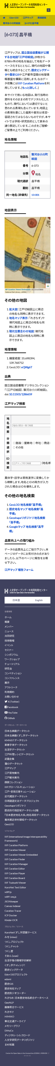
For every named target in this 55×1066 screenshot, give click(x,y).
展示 (7, 682)
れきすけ (9, 1011)
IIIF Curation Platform (31, 83)
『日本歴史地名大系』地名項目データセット (27, 814)
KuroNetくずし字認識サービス (21, 932)
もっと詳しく (29, 87)
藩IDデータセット (14, 763)
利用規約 (9, 691)
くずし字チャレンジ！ (15, 965)
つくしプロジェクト (14, 941)
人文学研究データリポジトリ (19, 1039)
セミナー (9, 649)
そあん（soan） (12, 955)
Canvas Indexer (13, 906)
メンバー (9, 626)
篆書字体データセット (16, 744)
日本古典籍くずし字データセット (21, 735)
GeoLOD (9, 824)
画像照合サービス (14, 1007)
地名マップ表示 (18, 318)
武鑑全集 (9, 758)
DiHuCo (9, 1030)
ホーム (8, 617)
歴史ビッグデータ (14, 969)
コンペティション (13, 673)
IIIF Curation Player (15, 873)
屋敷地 (28, 443)
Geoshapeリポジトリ (15, 805)
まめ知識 (9, 1044)
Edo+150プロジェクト (16, 974)
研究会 (8, 668)
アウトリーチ (11, 687)
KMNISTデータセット (16, 740)
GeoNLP (9, 1002)
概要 (7, 621)
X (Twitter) (13, 701)
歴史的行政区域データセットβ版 (21, 810)
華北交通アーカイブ (15, 1021)
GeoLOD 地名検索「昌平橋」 (25, 504)
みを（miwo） (11, 937)
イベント (9, 645)
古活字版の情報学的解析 (18, 960)
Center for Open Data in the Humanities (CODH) (22, 1053)
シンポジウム (11, 654)
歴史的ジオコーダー (15, 993)
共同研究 (9, 635)
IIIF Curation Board (15, 878)
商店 (47, 443)
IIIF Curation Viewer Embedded (17, 289)
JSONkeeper (11, 901)
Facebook (12, 707)
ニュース (9, 631)
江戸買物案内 (12, 772)
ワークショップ (12, 659)
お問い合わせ (12, 696)
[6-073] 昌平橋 (31, 23)
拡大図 (13, 309)
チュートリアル (12, 663)
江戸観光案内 (12, 777)
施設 (18, 443)
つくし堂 (9, 951)
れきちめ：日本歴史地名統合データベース (26, 997)
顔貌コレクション (13, 782)
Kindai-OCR (11, 920)
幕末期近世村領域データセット (21, 819)
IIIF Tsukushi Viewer (15, 882)
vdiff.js (8, 891)
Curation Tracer (13, 910)
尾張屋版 (42, 17)
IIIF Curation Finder (15, 859)
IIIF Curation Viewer (15, 849)
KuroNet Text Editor (15, 887)
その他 (19, 447)
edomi (8, 979)
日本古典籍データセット (17, 730)
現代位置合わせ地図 (21, 331)
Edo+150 (14, 17)
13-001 (35, 194)
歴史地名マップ (13, 988)
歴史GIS (14, 74)
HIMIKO (9, 1016)
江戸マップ (28, 17)
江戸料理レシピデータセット (19, 754)
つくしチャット (12, 946)
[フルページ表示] (8, 232)
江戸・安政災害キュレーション (20, 791)
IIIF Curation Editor (15, 868)
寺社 (38, 443)
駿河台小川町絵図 (11, 23)
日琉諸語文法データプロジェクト (22, 800)
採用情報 (9, 640)
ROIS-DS (44, 1053)
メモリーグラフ (12, 1025)
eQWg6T (26, 367)
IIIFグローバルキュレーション (20, 786)
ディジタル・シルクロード (17, 1035)
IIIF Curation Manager (16, 863)
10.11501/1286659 (20, 394)
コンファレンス (12, 678)
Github (11, 718)
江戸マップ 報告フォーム (19, 569)
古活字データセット (15, 749)
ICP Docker (11, 915)
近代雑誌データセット (16, 796)
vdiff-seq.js (10, 896)
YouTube (12, 712)
